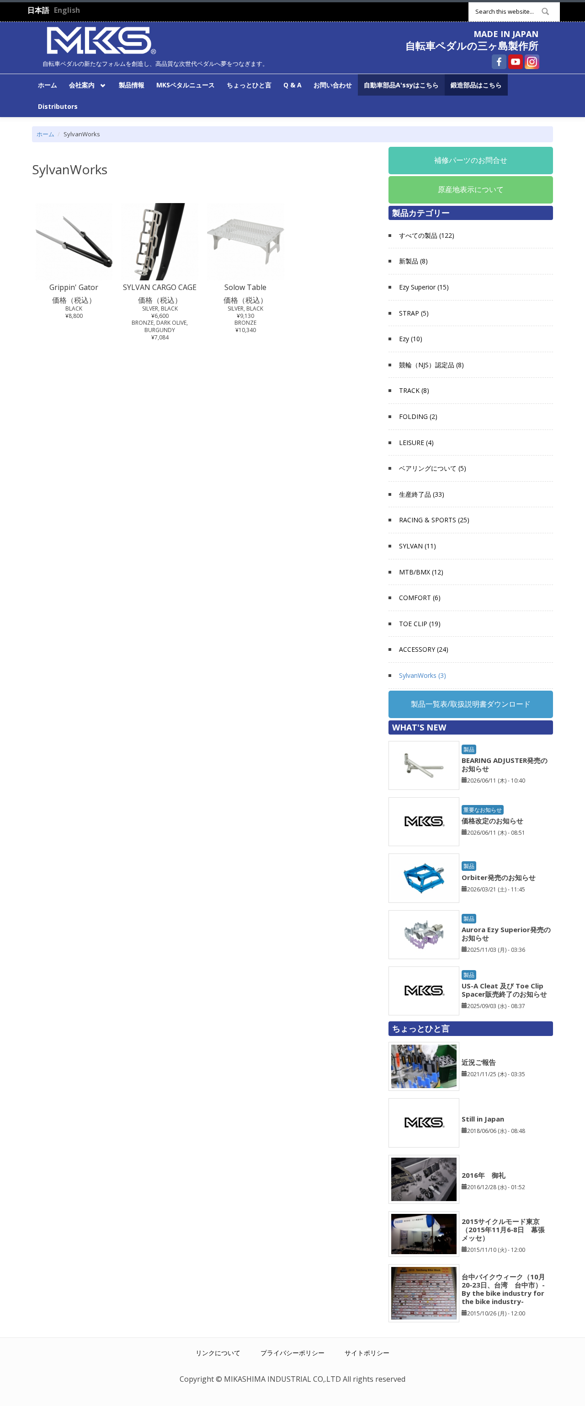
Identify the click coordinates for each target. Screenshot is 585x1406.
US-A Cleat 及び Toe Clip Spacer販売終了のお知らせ (504, 989)
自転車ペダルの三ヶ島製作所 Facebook (499, 61)
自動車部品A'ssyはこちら (401, 84)
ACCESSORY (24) (423, 649)
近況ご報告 (479, 1062)
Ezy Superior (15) (424, 287)
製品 (468, 749)
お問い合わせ (333, 84)
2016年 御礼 (483, 1175)
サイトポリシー (367, 1352)
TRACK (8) (414, 390)
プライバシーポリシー (292, 1352)
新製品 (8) (413, 261)
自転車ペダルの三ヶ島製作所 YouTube (515, 61)
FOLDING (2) (418, 416)
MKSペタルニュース (185, 84)
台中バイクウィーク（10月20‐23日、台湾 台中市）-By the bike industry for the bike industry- (503, 1289)
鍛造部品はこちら (476, 84)
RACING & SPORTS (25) (434, 519)
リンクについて (218, 1352)
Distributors (58, 106)
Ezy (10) (410, 338)
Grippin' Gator (73, 287)
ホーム (47, 84)
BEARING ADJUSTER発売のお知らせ (505, 764)
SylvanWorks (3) (422, 675)
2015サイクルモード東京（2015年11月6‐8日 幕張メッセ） (503, 1229)
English (67, 10)
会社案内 (79, 84)
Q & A (292, 84)
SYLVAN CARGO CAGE (160, 287)
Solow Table (245, 287)
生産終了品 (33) (421, 494)
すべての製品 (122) (426, 235)
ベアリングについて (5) (432, 468)
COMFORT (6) (420, 597)
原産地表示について (471, 189)
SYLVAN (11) (417, 546)
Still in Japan (483, 1118)
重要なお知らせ (482, 810)
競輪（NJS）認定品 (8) (431, 364)
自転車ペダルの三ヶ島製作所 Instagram (532, 61)
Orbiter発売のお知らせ (499, 877)
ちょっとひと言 (249, 84)
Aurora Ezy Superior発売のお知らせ (506, 933)
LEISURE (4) (416, 442)
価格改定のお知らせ (492, 820)
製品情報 (131, 84)
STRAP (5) (414, 313)
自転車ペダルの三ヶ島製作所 (471, 45)
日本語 (38, 10)
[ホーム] (101, 39)
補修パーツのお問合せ (470, 160)
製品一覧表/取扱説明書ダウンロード (471, 704)
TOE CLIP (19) (420, 623)
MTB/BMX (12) (421, 572)
